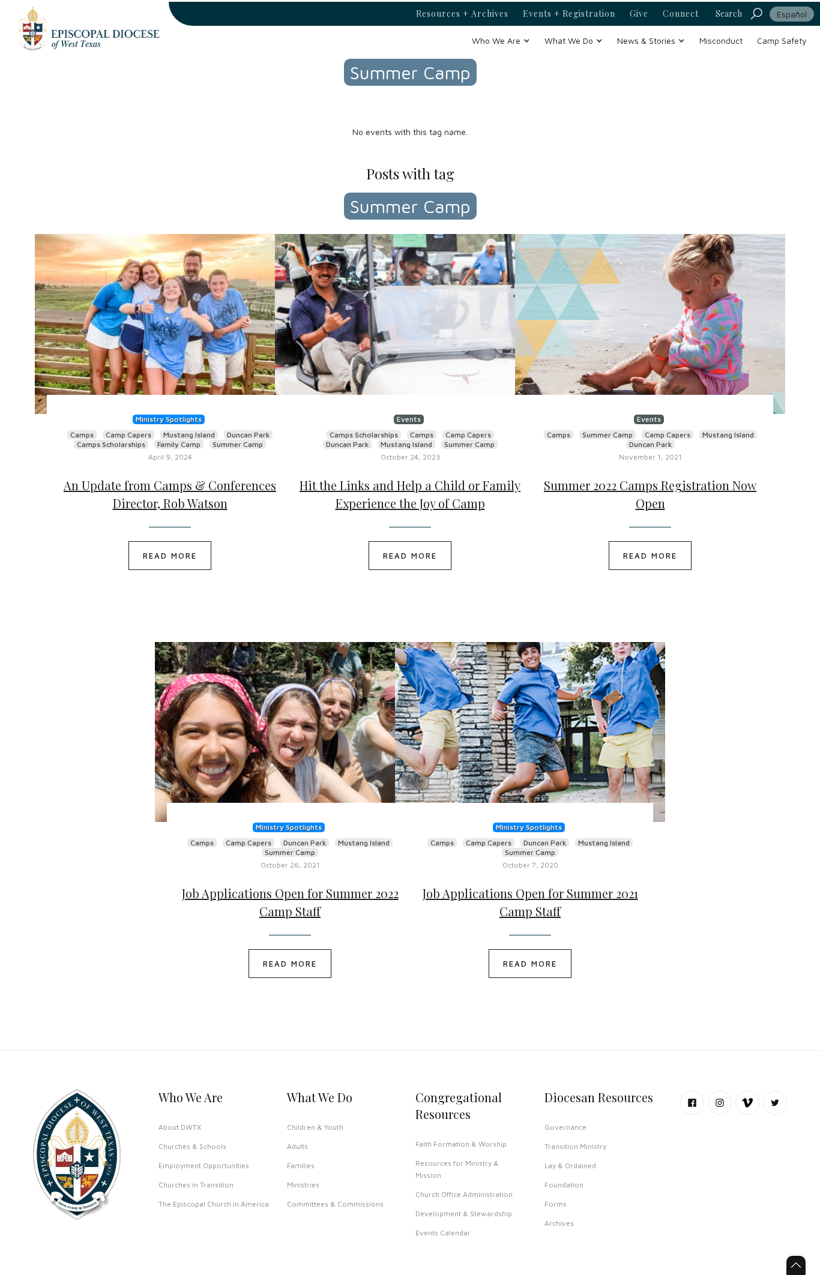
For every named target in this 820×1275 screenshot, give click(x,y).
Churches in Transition (196, 1184)
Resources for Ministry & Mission (457, 1169)
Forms (555, 1203)
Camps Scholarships (111, 444)
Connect (681, 14)
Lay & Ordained (570, 1165)
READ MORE (170, 555)
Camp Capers (128, 434)
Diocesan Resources (598, 1097)
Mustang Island (189, 434)
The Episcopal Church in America (213, 1203)
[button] (501, 40)
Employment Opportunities (203, 1165)
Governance (565, 1127)
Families (301, 1165)
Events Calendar (443, 1232)
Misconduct (721, 40)
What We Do (319, 1097)
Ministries (303, 1184)
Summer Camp (238, 444)
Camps (82, 434)
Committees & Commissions (335, 1203)
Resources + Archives (462, 14)
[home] (89, 28)
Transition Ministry (575, 1146)
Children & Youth (315, 1127)
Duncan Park (248, 434)
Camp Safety (782, 40)
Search (729, 13)
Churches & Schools (192, 1146)
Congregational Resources (458, 1105)
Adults (297, 1146)
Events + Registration (569, 14)
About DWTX (179, 1127)
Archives (559, 1223)
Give (639, 14)
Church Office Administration (464, 1194)
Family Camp (178, 444)
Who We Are (190, 1097)
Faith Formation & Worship (461, 1143)
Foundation (563, 1184)
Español (792, 14)
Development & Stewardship (463, 1213)
